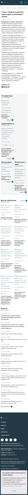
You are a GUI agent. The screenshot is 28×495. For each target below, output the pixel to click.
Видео (3, 428)
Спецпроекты (5, 435)
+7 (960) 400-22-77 (11, 454)
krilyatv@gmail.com (10, 452)
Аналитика (4, 432)
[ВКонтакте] (2, 87)
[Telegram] (6, 87)
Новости (9, 8)
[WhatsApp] (9, 87)
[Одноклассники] (4, 87)
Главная (3, 8)
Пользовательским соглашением (12, 486)
